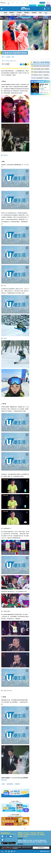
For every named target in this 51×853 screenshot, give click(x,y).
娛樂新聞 (18, 15)
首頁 (3, 57)
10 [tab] (26, 17)
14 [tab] (25, 19)
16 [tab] (27, 19)
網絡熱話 (18, 784)
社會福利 (25, 836)
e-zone (32, 2)
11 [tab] (27, 17)
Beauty (22, 2)
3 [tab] (25, 16)
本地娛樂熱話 (10, 784)
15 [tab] (26, 19)
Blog (27, 2)
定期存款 (24, 15)
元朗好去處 (20, 834)
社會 (38, 834)
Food (17, 2)
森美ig (5, 338)
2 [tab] (24, 16)
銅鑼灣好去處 (40, 833)
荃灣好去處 (27, 834)
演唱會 (5, 12)
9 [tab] (25, 17)
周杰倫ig (6, 155)
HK (8, 2)
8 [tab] (24, 17)
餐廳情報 (42, 834)
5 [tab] (27, 16)
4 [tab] (26, 16)
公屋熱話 (13, 15)
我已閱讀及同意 (41, 847)
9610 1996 (4, 780)
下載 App (43, 2)
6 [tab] (29, 16)
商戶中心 (48, 5)
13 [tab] (24, 19)
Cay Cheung (6, 60)
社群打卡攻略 (41, 5)
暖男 (4, 784)
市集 (24, 833)
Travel (12, 2)
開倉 (27, 833)
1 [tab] (22, 16)
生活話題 (8, 57)
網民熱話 (20, 840)
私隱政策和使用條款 (8, 848)
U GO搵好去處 (33, 5)
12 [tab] (29, 17)
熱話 (13, 57)
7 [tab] (22, 17)
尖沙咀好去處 (32, 833)
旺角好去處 (33, 834)
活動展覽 (20, 833)
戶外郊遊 (20, 836)
